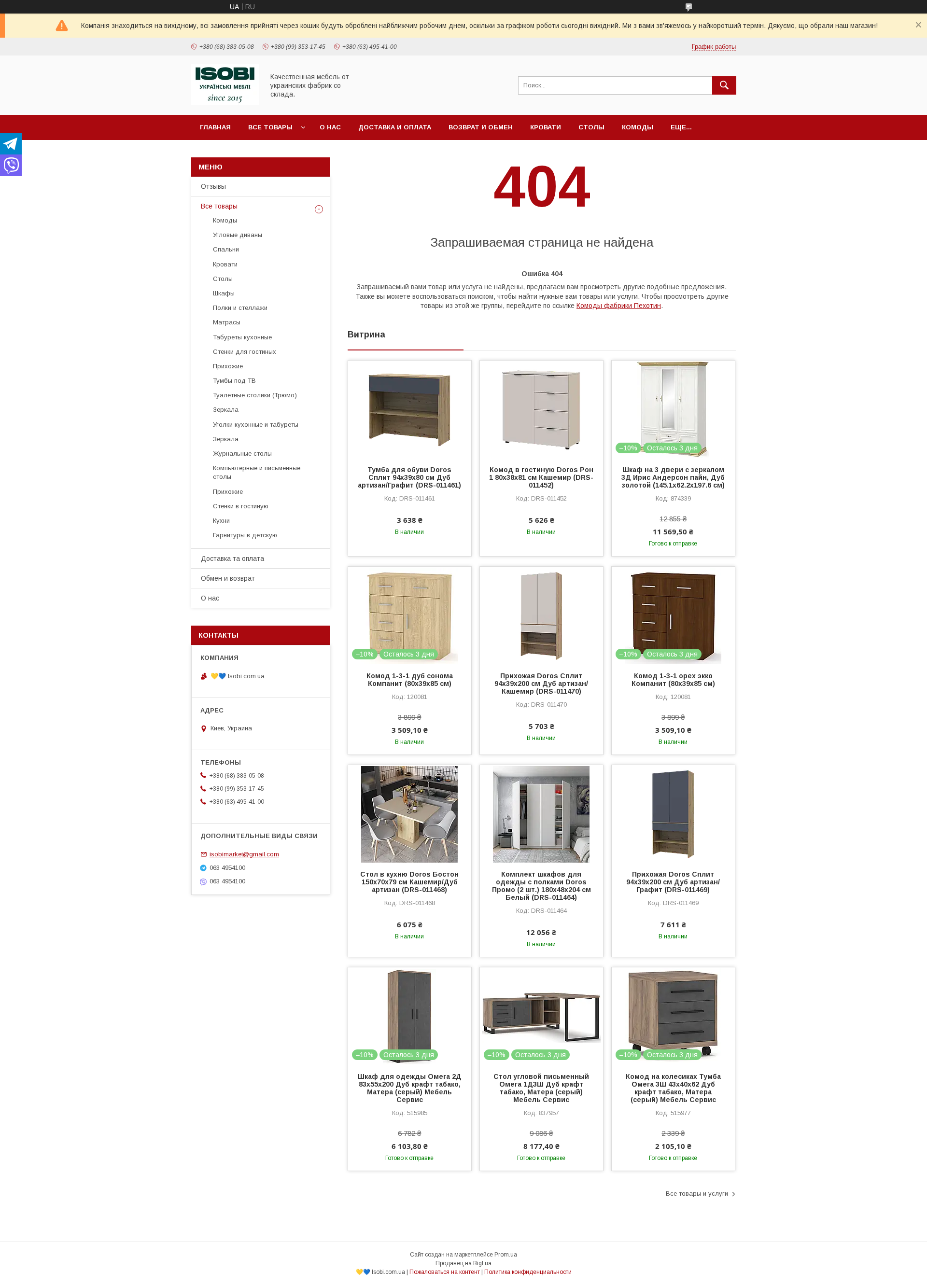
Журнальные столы (242, 453)
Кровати (545, 127)
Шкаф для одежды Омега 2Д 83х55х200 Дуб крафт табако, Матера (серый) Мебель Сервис (410, 1088)
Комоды (637, 127)
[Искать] (724, 85)
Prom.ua (505, 1254)
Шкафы (224, 293)
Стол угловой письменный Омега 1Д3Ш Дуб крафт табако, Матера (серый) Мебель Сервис (541, 1088)
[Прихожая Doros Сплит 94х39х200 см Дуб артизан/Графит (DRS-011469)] (673, 813)
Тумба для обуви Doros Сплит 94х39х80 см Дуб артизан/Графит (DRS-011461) (409, 477)
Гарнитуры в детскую (245, 535)
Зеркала (226, 409)
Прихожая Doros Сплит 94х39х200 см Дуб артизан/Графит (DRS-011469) (673, 882)
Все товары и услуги (697, 1193)
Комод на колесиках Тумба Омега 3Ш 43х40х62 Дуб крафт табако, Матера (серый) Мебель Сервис (673, 1088)
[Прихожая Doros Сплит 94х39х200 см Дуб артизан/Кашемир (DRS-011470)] (541, 615)
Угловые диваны (237, 234)
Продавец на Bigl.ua (463, 1263)
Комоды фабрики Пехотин (618, 305)
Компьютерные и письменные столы (256, 472)
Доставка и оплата (394, 127)
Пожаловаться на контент (444, 1272)
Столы (591, 127)
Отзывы (213, 186)
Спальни (226, 249)
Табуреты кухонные (242, 337)
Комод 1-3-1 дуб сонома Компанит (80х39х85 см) (409, 679)
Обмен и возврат (228, 578)
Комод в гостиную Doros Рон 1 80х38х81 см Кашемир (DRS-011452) (541, 477)
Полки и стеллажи (240, 307)
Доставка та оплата (232, 558)
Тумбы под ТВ (234, 380)
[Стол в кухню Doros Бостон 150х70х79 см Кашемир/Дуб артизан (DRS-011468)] (409, 813)
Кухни (221, 520)
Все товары (270, 127)
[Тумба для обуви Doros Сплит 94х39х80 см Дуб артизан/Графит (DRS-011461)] (409, 409)
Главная (215, 127)
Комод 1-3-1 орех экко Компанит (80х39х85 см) (673, 679)
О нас (330, 127)
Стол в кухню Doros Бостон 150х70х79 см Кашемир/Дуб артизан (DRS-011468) (409, 882)
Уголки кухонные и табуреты (255, 424)
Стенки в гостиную (240, 506)
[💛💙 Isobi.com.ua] (225, 102)
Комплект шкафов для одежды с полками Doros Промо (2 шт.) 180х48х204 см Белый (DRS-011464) (541, 885)
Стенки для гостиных (244, 351)
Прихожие (228, 366)
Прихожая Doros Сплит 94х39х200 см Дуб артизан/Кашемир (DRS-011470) (541, 683)
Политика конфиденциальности (528, 1272)
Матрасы (226, 322)
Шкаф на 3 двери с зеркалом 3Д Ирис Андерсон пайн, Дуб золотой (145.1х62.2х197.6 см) (673, 477)
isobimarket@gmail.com (244, 854)
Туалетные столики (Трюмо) (255, 395)
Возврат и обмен (481, 127)
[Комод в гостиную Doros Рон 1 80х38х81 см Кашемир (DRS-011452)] (541, 409)
